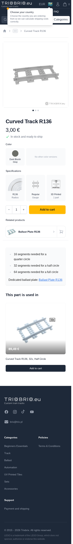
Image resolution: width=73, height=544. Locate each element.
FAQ (56, 11)
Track (7, 453)
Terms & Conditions (49, 446)
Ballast (8, 460)
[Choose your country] (50, 4)
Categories (61, 19)
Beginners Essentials (16, 446)
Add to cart (48, 369)
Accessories (11, 488)
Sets (6, 481)
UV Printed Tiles (13, 474)
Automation (10, 467)
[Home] (4, 31)
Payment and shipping (16, 508)
